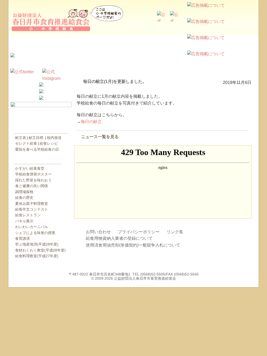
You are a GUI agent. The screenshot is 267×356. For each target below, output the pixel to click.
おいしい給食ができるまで (39, 43)
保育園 (170, 28)
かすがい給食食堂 (29, 168)
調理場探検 (24, 192)
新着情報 (41, 63)
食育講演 (22, 238)
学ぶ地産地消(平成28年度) (36, 244)
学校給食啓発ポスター (33, 174)
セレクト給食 (26, 143)
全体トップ (107, 28)
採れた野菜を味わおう (33, 180)
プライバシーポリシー (139, 232)
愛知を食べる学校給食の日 (37, 149)
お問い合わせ (98, 232)
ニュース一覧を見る (100, 136)
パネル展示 (24, 221)
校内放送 (54, 138)
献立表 (20, 138)
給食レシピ (49, 143)
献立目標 (36, 138)
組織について (165, 43)
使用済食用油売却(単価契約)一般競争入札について (133, 245)
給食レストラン (28, 215)
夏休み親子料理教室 (31, 203)
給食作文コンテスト (31, 209)
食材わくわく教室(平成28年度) (40, 250)
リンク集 (175, 232)
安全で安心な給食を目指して (102, 43)
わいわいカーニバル (31, 227)
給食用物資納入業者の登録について (119, 238)
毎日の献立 (91, 121)
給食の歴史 (24, 197)
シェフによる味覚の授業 (35, 233)
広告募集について (254, 18)
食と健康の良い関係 (31, 186)
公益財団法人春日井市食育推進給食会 (50, 18)
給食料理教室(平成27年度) (36, 256)
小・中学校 (138, 28)
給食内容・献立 (38, 129)
